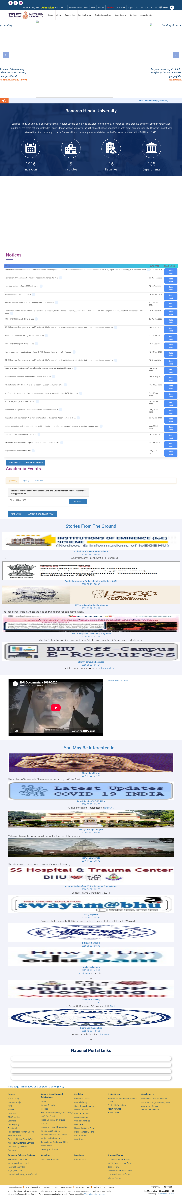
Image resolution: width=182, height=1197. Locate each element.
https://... (109, 807)
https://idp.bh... (109, 668)
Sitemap (111, 1187)
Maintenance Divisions (84, 1132)
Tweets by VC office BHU (118, 680)
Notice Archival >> (34, 463)
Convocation (13, 1150)
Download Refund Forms (119, 1159)
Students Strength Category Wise (155, 1102)
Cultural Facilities (81, 1113)
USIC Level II (79, 1124)
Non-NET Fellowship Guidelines (54, 1127)
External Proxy (14, 1135)
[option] (91, 59)
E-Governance (75, 7)
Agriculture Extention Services (21, 1143)
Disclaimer (79, 1187)
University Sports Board (84, 1128)
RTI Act (44, 1123)
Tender (11, 1110)
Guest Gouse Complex (84, 1106)
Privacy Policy (66, 1187)
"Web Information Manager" (95, 1194)
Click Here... (104, 1034)
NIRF (93, 7)
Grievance (120, 7)
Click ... (113, 1006)
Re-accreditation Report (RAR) (21, 1139)
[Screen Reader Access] (141, 7)
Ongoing (25, 480)
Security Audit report (50, 1149)
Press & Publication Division (53, 1120)
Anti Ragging (13, 1124)
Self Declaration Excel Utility (120, 1171)
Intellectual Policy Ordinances (54, 1135)
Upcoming (12, 480)
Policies (44, 1109)
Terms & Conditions (50, 1187)
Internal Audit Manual (50, 1131)
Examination (60, 7)
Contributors (80, 1159)
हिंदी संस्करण (163, 7)
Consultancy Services (17, 1146)
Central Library (80, 1102)
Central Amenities (82, 1121)
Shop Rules (79, 1139)
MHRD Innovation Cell (17, 1159)
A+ (146, 7)
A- (156, 7)
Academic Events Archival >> (41, 514)
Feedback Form (99, 1187)
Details (77, 501)
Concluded (39, 480)
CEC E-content (14, 1117)
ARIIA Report (46, 1146)
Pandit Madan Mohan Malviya (21, 1132)
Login (130, 7)
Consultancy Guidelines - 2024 (54, 1142)
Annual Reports (48, 1105)
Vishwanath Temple (149, 1106)
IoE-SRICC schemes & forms (120, 1163)
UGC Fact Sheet (48, 1116)
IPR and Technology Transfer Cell (22, 1174)
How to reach (113, 1112)
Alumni (101, 7)
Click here (84, 973)
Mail (86, 7)
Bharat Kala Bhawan (150, 1110)
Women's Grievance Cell (18, 1163)
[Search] (172, 8)
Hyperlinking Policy (32, 1187)
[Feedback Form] (136, 7)
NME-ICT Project (15, 1102)
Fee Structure (14, 1128)
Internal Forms (114, 1178)
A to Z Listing (13, 1099)
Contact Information (117, 1105)
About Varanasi (114, 1109)
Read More (170, 271)
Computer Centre (81, 1099)
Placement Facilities (50, 1159)
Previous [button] (6, 55)
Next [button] (176, 55)
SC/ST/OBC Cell (15, 1171)
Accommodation (81, 1117)
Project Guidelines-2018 (51, 1138)
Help (88, 1187)
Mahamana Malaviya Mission (154, 1099)
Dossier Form (113, 1167)
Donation (45, 1101)
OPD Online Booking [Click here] (91, 100)
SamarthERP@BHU (31, 7)
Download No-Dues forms (119, 1174)
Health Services (81, 1110)
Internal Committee (16, 1167)
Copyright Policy (15, 1187)
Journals (12, 1121)
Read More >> (15, 463)
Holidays (12, 1113)
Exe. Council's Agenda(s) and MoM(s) (57, 1112)
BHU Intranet (80, 1135)
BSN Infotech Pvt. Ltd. (166, 1194)
